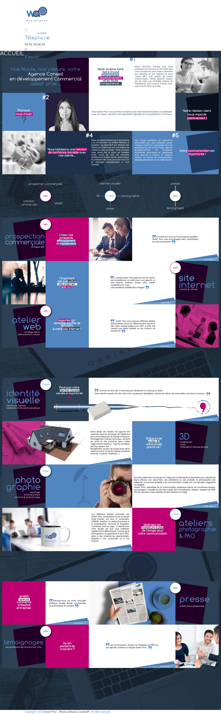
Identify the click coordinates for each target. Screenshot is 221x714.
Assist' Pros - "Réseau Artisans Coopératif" (67, 712)
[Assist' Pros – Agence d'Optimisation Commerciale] (110, 14)
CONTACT (42, 43)
